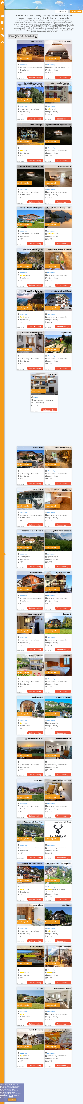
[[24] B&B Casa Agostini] (30, 582)
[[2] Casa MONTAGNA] (58, 51)
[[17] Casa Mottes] (44, 384)
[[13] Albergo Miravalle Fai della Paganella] (30, 300)
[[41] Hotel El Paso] (58, 915)
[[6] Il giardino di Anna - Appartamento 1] (58, 134)
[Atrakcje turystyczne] (3, 42)
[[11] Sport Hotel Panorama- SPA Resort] (30, 259)
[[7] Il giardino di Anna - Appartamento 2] (30, 176)
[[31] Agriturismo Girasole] (58, 707)
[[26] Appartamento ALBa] (30, 623)
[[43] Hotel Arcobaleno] (58, 956)
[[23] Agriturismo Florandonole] (58, 540)
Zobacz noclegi (35, 77)
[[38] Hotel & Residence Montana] (30, 873)
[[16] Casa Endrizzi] (58, 342)
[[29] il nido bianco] (58, 665)
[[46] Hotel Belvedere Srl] (30, 1039)
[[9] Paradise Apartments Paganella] (30, 217)
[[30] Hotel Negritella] (30, 707)
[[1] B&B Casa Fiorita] (30, 51)
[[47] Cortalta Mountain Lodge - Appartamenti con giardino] (58, 1039)
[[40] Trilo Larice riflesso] (30, 915)
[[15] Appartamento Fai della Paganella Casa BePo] (30, 342)
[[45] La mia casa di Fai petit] (58, 998)
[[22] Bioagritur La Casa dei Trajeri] (30, 540)
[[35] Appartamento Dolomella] (58, 790)
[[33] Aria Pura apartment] (58, 748)
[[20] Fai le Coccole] (30, 499)
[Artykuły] (3, 22)
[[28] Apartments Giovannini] (30, 665)
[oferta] (18, 67)
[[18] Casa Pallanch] (30, 457)
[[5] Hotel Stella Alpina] (30, 134)
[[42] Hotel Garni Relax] (30, 956)
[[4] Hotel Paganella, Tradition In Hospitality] (58, 92)
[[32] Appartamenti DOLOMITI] (30, 748)
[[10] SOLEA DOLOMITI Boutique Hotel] (58, 217)
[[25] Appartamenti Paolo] (58, 582)
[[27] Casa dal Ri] (58, 623)
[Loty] (3, 29)
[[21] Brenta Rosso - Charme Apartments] (58, 499)
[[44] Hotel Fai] (30, 998)
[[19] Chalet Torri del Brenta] (58, 457)
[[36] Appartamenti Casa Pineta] (30, 831)
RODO (11, 1097)
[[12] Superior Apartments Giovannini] (58, 259)
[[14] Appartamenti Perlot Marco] (58, 300)
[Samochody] (3, 35)
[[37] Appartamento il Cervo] (58, 831)
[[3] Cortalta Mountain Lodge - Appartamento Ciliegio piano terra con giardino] (30, 92)
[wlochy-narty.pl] (3, 2)
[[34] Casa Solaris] (30, 790)
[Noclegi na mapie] (3, 16)
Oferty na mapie (76, 11)
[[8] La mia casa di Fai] (58, 176)
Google (9, 1086)
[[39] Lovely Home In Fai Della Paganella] (58, 873)
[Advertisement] (44, 430)
